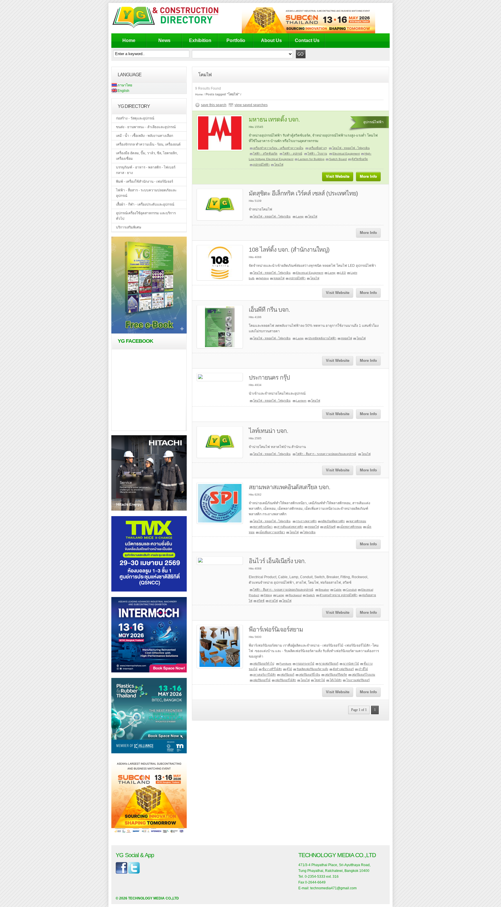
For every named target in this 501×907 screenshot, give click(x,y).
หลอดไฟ (278, 278)
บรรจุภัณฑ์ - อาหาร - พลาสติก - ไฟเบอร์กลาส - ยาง (145, 170)
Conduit (351, 589)
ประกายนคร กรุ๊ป (269, 377)
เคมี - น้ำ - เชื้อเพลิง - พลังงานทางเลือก (144, 136)
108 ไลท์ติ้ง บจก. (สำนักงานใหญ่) (289, 249)
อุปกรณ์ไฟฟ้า (261, 164)
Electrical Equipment (346, 153)
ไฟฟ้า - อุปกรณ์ (292, 153)
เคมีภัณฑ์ (329, 526)
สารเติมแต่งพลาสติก (290, 526)
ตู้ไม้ (289, 669)
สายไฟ (273, 600)
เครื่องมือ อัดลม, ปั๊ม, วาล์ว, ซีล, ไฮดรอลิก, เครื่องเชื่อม (147, 156)
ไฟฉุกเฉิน (309, 532)
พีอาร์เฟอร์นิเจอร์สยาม (276, 629)
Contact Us (307, 40)
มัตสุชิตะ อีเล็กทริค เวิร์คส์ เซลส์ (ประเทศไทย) (303, 193)
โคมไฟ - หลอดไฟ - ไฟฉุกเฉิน (351, 148)
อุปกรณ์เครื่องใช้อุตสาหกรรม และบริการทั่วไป (146, 216)
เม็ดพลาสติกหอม (351, 526)
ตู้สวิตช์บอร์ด (359, 159)
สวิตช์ (260, 600)
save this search (213, 105)
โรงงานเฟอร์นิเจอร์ (358, 680)
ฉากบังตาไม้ (351, 663)
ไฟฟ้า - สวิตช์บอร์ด (265, 153)
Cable (338, 589)
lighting (264, 278)
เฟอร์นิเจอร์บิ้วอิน (309, 674)
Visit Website (337, 176)
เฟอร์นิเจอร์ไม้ (262, 680)
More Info (368, 176)
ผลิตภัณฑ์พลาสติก (333, 521)
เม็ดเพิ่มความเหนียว (272, 532)
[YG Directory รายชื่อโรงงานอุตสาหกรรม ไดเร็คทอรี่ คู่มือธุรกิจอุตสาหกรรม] (170, 28)
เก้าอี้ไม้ (363, 669)
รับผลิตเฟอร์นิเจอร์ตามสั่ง (312, 669)
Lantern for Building (311, 159)
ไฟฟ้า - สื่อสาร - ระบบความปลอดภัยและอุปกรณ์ (146, 193)
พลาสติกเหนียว (263, 526)
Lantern (301, 400)
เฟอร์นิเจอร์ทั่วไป (263, 663)
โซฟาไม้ (319, 680)
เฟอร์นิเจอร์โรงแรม (363, 674)
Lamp (300, 216)
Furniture (285, 663)
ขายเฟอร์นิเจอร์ (328, 663)
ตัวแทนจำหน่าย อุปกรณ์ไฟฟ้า (338, 595)
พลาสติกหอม (357, 521)
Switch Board (338, 159)
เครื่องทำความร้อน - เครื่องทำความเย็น (278, 148)
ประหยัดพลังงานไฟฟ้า (322, 338)
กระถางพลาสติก (306, 521)
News (164, 40)
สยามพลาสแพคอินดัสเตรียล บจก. (289, 487)
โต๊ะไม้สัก (336, 680)
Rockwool (295, 595)
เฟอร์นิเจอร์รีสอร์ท (336, 674)
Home (128, 40)
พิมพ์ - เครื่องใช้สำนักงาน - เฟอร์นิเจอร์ (144, 181)
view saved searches (251, 105)
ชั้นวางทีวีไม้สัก (272, 669)
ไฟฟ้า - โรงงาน (317, 153)
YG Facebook (135, 341)
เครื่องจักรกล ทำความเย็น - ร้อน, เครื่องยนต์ (148, 144)
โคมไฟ (278, 164)
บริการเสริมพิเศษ (128, 227)
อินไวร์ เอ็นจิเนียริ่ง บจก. (277, 561)
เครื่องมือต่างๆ (318, 148)
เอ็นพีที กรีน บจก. (269, 309)
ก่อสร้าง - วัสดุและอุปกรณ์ (135, 118)
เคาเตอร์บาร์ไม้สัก (264, 674)
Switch (310, 595)
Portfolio (235, 40)
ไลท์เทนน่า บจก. (268, 430)
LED (343, 272)
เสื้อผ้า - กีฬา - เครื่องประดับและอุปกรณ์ (145, 204)
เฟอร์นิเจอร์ (287, 674)
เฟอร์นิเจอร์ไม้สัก (285, 680)
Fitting (268, 595)
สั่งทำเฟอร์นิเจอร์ (343, 669)
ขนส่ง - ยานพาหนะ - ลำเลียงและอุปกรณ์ (146, 127)
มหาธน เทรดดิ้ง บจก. (274, 119)
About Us (271, 40)
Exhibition (200, 40)
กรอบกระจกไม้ (305, 663)
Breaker (324, 589)
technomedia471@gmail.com (333, 888)
